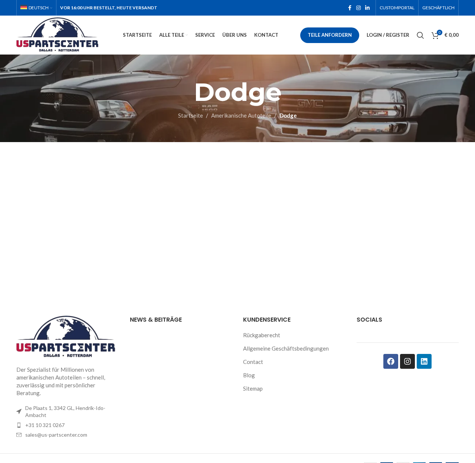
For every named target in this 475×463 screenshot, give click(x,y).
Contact (253, 361)
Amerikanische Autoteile (241, 115)
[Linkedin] (424, 361)
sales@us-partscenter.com (56, 434)
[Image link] (67, 336)
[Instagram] (407, 361)
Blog (249, 375)
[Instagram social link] (358, 8)
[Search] (420, 35)
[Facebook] (390, 361)
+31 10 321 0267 (45, 425)
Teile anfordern (330, 35)
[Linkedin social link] (367, 8)
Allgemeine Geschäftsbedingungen (286, 348)
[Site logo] (58, 34)
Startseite (190, 115)
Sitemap (253, 388)
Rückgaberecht (261, 335)
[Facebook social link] (349, 8)
